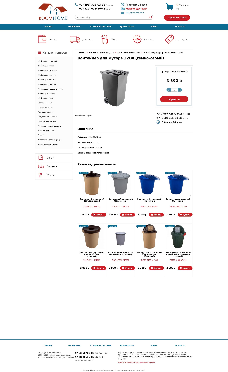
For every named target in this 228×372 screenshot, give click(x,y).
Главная (48, 26)
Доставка (87, 39)
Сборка (114, 39)
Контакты (180, 26)
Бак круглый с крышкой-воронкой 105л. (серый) (120, 253)
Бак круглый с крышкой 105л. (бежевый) (92, 200)
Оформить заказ (177, 17)
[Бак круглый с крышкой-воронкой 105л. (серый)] (120, 236)
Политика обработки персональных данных (136, 362)
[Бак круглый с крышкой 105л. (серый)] (120, 183)
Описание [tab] (85, 129)
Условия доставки (136, 8)
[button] (98, 215)
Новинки (148, 39)
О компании (74, 26)
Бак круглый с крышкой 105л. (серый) (121, 200)
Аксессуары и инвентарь (129, 52)
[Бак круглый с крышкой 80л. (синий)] (178, 183)
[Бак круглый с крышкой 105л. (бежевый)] (91, 183)
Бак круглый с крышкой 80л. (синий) (178, 200)
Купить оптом (127, 26)
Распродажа (182, 39)
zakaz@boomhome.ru (134, 12)
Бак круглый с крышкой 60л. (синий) (149, 200)
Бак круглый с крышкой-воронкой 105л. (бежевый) (91, 254)
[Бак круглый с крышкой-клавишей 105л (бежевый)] (149, 236)
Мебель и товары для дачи (101, 52)
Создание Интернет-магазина (93, 370)
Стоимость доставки (100, 26)
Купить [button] (174, 99)
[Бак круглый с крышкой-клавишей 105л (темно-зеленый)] (178, 236)
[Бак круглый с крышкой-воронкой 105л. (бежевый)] (91, 236)
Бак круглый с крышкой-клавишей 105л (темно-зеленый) (178, 254)
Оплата (153, 26)
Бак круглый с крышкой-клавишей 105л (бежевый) (149, 254)
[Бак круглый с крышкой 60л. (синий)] (149, 183)
